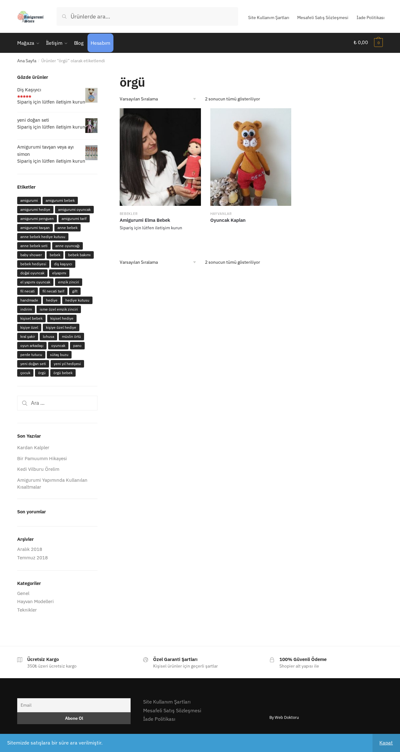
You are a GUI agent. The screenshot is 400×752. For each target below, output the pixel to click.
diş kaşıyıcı (63, 264)
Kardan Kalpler (33, 447)
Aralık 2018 (29, 549)
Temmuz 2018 (32, 558)
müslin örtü (71, 336)
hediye (52, 300)
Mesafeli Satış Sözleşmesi (322, 17)
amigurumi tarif (74, 218)
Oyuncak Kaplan (228, 220)
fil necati (27, 291)
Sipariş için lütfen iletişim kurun (151, 228)
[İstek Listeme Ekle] (193, 116)
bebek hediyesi (33, 264)
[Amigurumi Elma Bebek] (160, 157)
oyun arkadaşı (31, 345)
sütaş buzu (59, 354)
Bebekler (129, 213)
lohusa (48, 336)
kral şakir (27, 336)
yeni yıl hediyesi (67, 363)
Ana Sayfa (26, 61)
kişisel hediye (61, 318)
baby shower (31, 254)
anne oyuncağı (67, 245)
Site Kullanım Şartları (268, 17)
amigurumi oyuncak (74, 209)
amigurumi (29, 200)
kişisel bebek (31, 318)
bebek (55, 254)
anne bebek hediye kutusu (42, 236)
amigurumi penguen (37, 218)
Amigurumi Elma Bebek (145, 220)
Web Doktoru (287, 717)
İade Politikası (371, 17)
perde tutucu (31, 354)
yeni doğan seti (33, 363)
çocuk (25, 372)
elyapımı (59, 273)
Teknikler (27, 610)
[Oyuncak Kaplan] (251, 157)
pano (77, 345)
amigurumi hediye (35, 209)
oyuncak (58, 345)
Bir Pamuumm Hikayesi (42, 458)
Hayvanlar (221, 213)
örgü (42, 372)
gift (75, 291)
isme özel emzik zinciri (59, 309)
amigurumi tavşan (35, 227)
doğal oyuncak (32, 273)
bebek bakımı (79, 254)
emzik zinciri (68, 282)
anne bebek (68, 227)
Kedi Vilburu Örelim (38, 469)
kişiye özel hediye (61, 327)
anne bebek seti (34, 245)
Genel (23, 593)
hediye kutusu (77, 300)
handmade (29, 300)
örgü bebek (62, 372)
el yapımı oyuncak (35, 282)
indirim (26, 309)
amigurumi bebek (60, 200)
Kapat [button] (386, 742)
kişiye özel (29, 327)
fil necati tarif (53, 291)
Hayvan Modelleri (35, 601)
